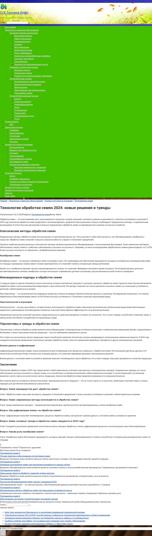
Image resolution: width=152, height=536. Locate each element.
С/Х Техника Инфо (14, 13)
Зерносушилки (20, 87)
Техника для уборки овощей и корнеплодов (29, 182)
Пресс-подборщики (23, 53)
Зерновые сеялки (22, 70)
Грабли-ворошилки (22, 39)
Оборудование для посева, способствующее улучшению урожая (29, 499)
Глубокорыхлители (22, 102)
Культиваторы (20, 110)
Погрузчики (15, 136)
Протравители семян (19, 162)
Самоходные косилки (19, 139)
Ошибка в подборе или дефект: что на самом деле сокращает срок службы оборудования (45, 521)
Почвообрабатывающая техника (24, 96)
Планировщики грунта (24, 116)
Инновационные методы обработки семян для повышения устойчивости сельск (36, 490)
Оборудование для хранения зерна (29, 90)
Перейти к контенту (8, 1)
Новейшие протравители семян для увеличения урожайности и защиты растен (35, 465)
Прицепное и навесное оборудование (22, 30)
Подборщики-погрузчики (21, 185)
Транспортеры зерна (23, 93)
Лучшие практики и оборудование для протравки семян (25, 456)
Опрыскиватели (17, 133)
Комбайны (14, 130)
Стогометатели (20, 62)
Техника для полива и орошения (19, 190)
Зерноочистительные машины (27, 84)
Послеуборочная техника (21, 79)
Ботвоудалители (17, 147)
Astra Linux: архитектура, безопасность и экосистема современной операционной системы (45, 512)
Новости (8, 193)
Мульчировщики (21, 47)
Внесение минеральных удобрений (30, 167)
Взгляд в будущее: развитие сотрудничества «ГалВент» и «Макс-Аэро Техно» (39, 524)
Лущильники (20, 113)
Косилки (18, 44)
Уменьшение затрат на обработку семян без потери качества (27, 473)
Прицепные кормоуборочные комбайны (32, 56)
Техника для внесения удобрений (24, 164)
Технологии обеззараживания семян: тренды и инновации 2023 (28, 482)
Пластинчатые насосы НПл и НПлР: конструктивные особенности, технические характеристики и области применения (57, 515)
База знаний (10, 27)
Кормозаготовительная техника (24, 33)
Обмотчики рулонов (23, 50)
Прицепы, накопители (24, 59)
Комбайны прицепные (20, 179)
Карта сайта (10, 196)
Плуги (17, 119)
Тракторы (14, 142)
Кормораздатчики (22, 42)
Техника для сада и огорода (17, 187)
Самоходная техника (14, 127)
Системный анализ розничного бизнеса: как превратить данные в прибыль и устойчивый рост (47, 518)
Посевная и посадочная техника (24, 67)
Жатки (12, 176)
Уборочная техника (13, 173)
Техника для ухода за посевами (19, 144)
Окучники (14, 153)
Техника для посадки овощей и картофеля (33, 76)
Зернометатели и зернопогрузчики (29, 82)
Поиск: (3, 22)
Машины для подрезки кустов (23, 150)
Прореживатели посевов (21, 159)
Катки (16, 107)
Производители (12, 122)
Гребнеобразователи (23, 104)
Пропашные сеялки (23, 73)
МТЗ (11, 124)
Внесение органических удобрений (29, 170)
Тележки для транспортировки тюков (31, 64)
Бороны (17, 99)
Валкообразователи (23, 36)
